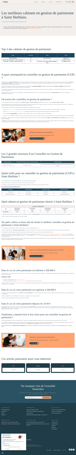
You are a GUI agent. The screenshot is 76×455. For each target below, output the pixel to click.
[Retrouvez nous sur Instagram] (72, 450)
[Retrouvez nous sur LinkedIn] (70, 450)
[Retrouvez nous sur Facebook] (74, 450)
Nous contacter (48, 450)
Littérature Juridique (56, 450)
